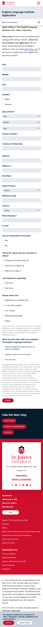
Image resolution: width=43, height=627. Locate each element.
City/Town (6, 175)
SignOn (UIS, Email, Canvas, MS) (15, 520)
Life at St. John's (9, 503)
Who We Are (7, 506)
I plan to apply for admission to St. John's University (20, 348)
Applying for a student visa (16, 300)
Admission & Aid (9, 499)
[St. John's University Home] (8, 3)
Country (5, 205)
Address (6, 155)
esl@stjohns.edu (31, 49)
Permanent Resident (14, 315)
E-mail (5, 225)
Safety (4, 527)
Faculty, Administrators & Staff (14, 561)
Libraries (5, 524)
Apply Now (9, 421)
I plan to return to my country (18, 354)
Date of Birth (8, 111)
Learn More (24, 623)
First (4, 64)
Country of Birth (9, 133)
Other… (8, 321)
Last (4, 84)
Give (10, 512)
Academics (7, 495)
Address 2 (6, 165)
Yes (6, 240)
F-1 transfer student (13, 305)
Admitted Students (9, 557)
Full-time (9, 283)
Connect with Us (21, 475)
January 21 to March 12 (14, 265)
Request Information (14, 426)
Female (8, 104)
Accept (8, 623)
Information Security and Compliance (16, 535)
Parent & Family (8, 565)
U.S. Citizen (10, 310)
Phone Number (9, 215)
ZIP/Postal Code (9, 195)
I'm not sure (10, 359)
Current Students (8, 553)
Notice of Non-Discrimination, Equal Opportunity (21, 531)
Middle (5, 74)
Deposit (8, 432)
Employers (6, 569)
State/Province (9, 185)
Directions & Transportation (21, 479)
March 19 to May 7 (13, 271)
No (6, 245)
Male (7, 99)
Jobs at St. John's (8, 543)
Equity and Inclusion (10, 539)
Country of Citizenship (12, 143)
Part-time (9, 288)
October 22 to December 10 (16, 260)
